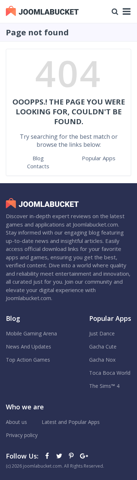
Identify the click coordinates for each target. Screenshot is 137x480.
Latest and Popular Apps (71, 421)
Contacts (38, 166)
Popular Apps (98, 158)
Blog (38, 158)
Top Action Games (28, 359)
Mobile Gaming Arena (31, 333)
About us (16, 421)
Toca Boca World (109, 372)
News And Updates (28, 346)
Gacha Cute (103, 346)
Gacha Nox (102, 359)
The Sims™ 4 (104, 385)
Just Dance (102, 333)
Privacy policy (22, 435)
